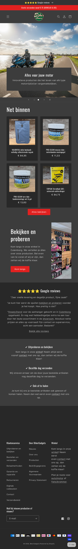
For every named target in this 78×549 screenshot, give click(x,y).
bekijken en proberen (50, 303)
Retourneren (13, 480)
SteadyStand (15, 312)
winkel (39, 352)
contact (23, 355)
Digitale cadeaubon (12, 487)
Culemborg (65, 312)
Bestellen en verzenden (12, 458)
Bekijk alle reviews (39, 331)
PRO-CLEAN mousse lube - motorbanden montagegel (56, 151)
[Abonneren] (36, 518)
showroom (48, 318)
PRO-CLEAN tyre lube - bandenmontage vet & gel (22, 197)
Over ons (33, 454)
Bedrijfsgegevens (37, 466)
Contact (10, 494)
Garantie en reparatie (12, 473)
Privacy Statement (38, 480)
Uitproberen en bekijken (14, 450)
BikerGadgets (35, 544)
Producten (34, 460)
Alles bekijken (39, 212)
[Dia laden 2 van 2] (38, 100)
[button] (8, 17)
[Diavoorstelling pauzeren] (49, 99)
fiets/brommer (59, 481)
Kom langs (20, 269)
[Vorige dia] (28, 99)
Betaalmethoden (14, 466)
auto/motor (57, 478)
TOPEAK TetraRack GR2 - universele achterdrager (56, 190)
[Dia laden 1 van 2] (34, 100)
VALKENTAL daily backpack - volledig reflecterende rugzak (22, 151)
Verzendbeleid (13, 500)
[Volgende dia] (44, 99)
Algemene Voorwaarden (35, 472)
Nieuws (32, 449)
